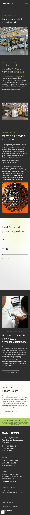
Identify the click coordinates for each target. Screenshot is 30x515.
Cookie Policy (14, 506)
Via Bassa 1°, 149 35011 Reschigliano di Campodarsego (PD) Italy (13, 440)
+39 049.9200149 (10, 446)
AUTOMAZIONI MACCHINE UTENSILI (13, 477)
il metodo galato (8, 465)
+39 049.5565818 (9, 448)
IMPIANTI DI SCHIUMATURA (10, 474)
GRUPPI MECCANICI (8, 479)
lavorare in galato (8, 411)
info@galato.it (9, 450)
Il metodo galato (9, 372)
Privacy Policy (6, 506)
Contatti (5, 490)
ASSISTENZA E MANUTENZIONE (12, 493)
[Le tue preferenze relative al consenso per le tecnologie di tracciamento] (2, 512)
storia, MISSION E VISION (10, 461)
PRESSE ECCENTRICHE (9, 481)
